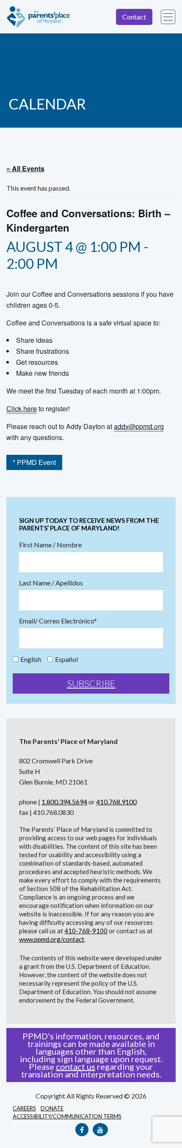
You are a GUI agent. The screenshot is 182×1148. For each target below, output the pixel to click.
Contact (134, 17)
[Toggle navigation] (168, 17)
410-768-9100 (86, 931)
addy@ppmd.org (139, 426)
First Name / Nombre (50, 545)
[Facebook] (81, 1129)
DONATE (52, 1108)
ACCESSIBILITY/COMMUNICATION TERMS (67, 1116)
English (30, 659)
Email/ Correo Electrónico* (58, 621)
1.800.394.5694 (64, 802)
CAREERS (24, 1108)
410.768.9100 (116, 802)
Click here (21, 408)
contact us (75, 1066)
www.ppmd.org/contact (51, 939)
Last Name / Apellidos (51, 583)
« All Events (25, 168)
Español (66, 659)
